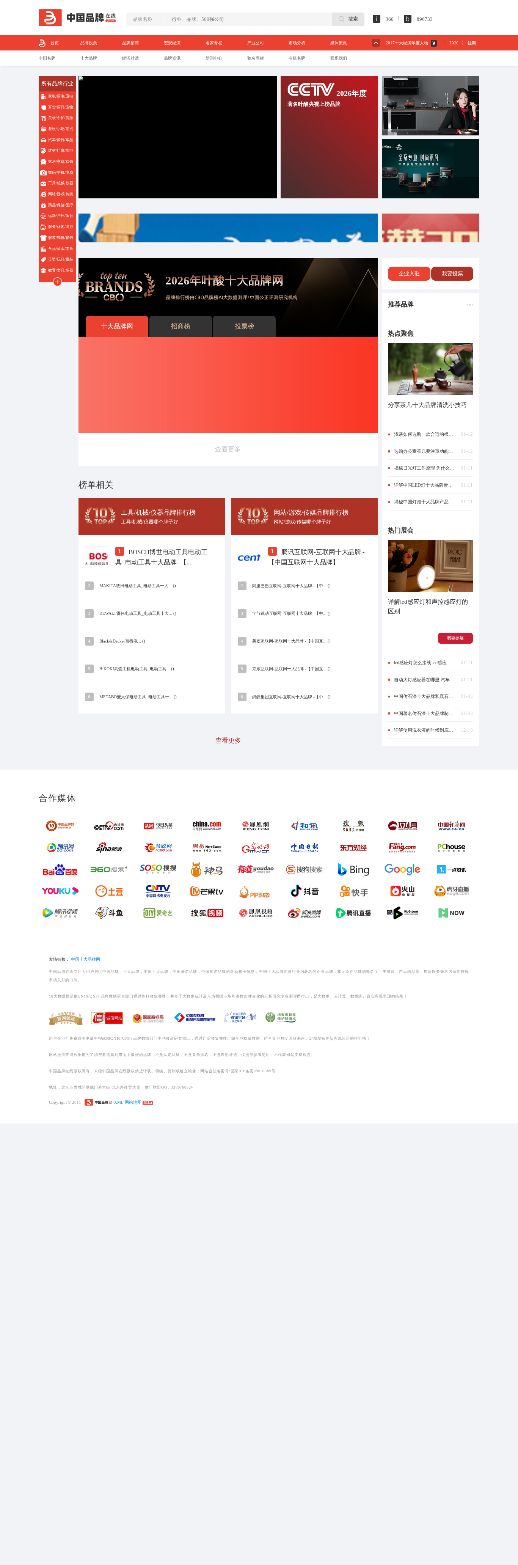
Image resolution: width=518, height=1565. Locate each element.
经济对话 (130, 58)
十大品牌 (88, 58)
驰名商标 (255, 58)
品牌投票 (88, 43)
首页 (54, 43)
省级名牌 (297, 58)
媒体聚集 (338, 43)
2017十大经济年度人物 (407, 43)
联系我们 (338, 58)
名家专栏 (214, 43)
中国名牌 (47, 58)
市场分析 (297, 43)
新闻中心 (214, 58)
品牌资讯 (172, 58)
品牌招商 (130, 43)
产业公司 (255, 43)
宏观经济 (172, 43)
